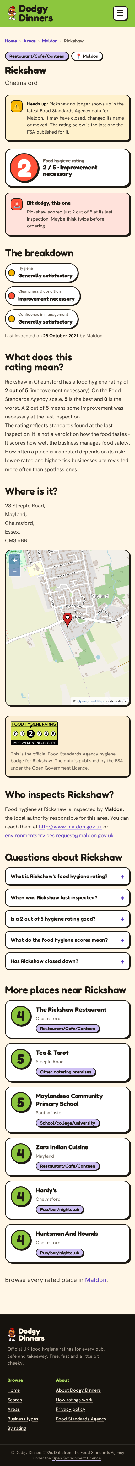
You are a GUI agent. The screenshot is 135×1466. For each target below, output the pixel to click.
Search (15, 1400)
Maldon (49, 41)
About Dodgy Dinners (78, 1390)
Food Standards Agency (81, 1419)
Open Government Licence (76, 1458)
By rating (17, 1428)
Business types (23, 1419)
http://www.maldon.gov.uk (70, 826)
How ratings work (74, 1400)
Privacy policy (70, 1409)
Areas (29, 41)
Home (11, 41)
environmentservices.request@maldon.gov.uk (59, 835)
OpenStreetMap (90, 701)
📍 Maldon (87, 56)
